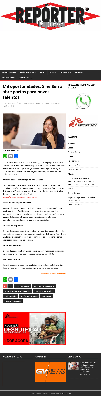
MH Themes (66, 393)
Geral (52, 103)
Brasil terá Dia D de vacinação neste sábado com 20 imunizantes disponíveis (88, 367)
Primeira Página (9, 72)
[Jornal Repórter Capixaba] (50, 29)
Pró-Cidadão (10, 296)
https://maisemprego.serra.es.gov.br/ (20, 197)
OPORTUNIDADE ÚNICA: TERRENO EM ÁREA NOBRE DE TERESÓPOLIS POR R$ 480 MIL (81, 181)
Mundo (52, 72)
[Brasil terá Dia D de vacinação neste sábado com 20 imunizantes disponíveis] (73, 368)
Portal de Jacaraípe (44, 291)
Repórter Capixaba (26, 103)
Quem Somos (65, 72)
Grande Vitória (74, 165)
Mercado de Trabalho (44, 286)
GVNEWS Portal (25, 78)
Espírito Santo (27, 72)
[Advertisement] (50, 50)
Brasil (42, 72)
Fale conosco (8, 78)
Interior (71, 156)
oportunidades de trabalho (17, 291)
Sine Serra (46, 296)
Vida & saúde (74, 357)
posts (70, 188)
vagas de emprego (13, 301)
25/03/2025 (10, 103)
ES (10, 286)
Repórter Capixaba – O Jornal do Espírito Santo (81, 198)
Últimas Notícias (75, 204)
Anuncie (79, 72)
